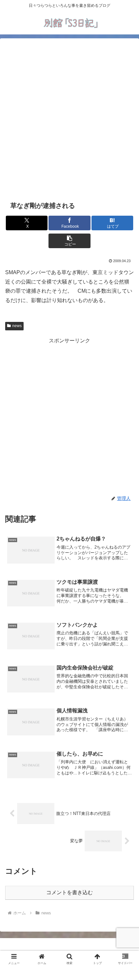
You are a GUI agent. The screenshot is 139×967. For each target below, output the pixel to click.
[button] (69, 241)
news (17, 326)
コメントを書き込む (69, 892)
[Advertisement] (69, 118)
